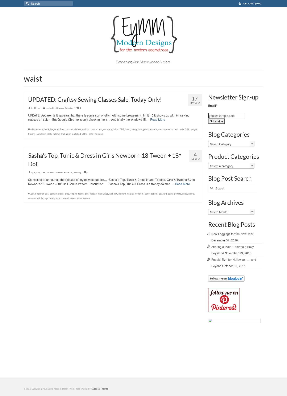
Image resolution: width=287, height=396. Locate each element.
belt (47, 193)
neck (176, 129)
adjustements (36, 129)
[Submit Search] (27, 3)
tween (73, 198)
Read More (157, 119)
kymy (37, 172)
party (147, 193)
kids (106, 193)
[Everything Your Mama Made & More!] (143, 34)
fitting (134, 129)
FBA (122, 129)
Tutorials (69, 108)
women (86, 198)
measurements (165, 129)
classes (69, 129)
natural (130, 193)
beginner (54, 129)
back (47, 129)
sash (170, 193)
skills (49, 133)
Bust (62, 129)
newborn (139, 193)
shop (184, 193)
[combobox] (231, 144)
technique (66, 133)
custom (93, 129)
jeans (146, 129)
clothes (77, 129)
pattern (154, 193)
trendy (52, 198)
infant (100, 193)
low (115, 193)
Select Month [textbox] (219, 212)
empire (73, 193)
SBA (187, 129)
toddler (40, 198)
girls (86, 193)
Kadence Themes (99, 388)
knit (111, 193)
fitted (127, 129)
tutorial (65, 198)
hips (140, 129)
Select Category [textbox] (220, 144)
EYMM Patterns (64, 172)
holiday (93, 193)
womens (99, 133)
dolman (53, 193)
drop (67, 193)
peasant (163, 193)
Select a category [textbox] (221, 166)
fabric (116, 129)
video (84, 133)
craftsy (85, 129)
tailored (56, 133)
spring (191, 193)
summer (32, 198)
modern (122, 193)
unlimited (76, 133)
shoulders (41, 133)
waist (91, 133)
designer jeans (105, 129)
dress (60, 193)
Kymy (37, 108)
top (46, 198)
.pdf (32, 193)
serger (194, 129)
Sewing (60, 108)
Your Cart (251, 3)
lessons (153, 129)
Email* (212, 105)
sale (182, 129)
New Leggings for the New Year (232, 234)
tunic (58, 198)
